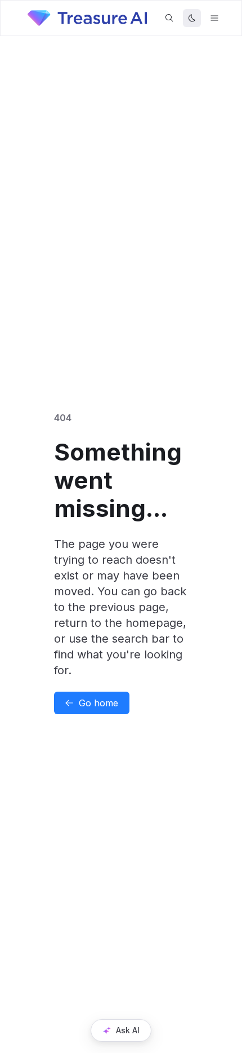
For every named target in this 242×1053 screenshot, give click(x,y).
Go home (98, 703)
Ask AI (128, 1030)
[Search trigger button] (169, 18)
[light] (192, 18)
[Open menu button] (214, 18)
